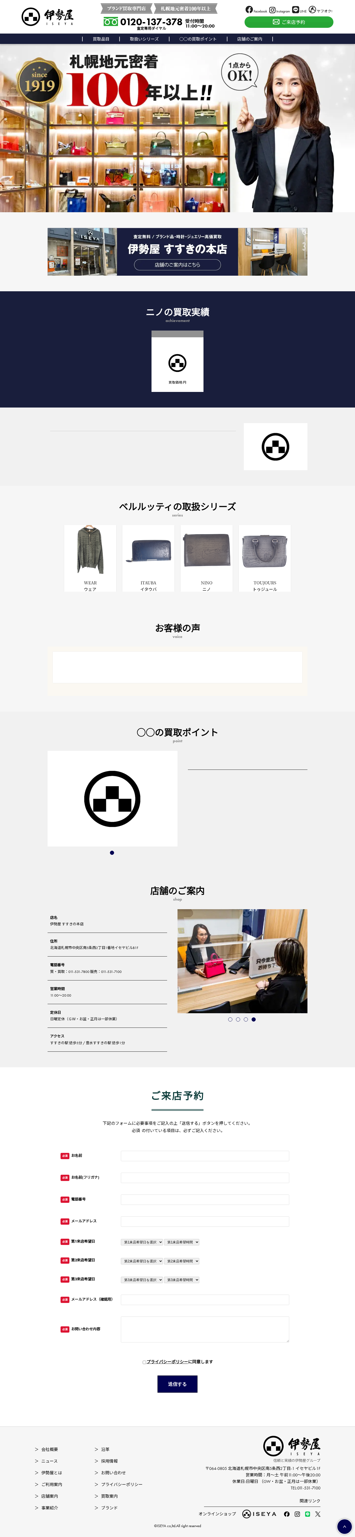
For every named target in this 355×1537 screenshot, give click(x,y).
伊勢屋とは (48, 1472)
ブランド (106, 1508)
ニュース (46, 1461)
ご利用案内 (48, 1484)
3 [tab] (246, 1020)
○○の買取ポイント (198, 39)
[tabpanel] (113, 799)
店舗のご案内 (249, 39)
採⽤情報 (106, 1461)
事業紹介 (46, 1508)
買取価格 (177, 382)
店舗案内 (46, 1496)
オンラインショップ (217, 1514)
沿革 (101, 1449)
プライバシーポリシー (167, 1361)
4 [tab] (254, 1020)
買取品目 (101, 39)
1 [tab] (112, 853)
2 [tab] (238, 1020)
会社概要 (46, 1449)
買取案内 (106, 1496)
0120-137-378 (151, 22)
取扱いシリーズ (144, 39)
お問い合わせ (110, 1472)
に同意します (180, 1361)
